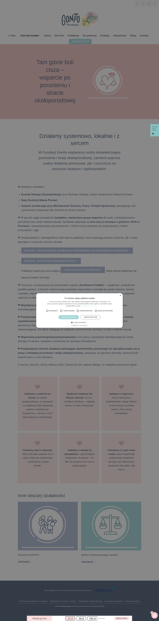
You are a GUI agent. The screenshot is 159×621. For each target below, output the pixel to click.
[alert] (79, 310)
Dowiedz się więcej (87, 306)
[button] (79, 322)
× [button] (120, 295)
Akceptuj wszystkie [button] (69, 317)
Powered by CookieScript (79, 325)
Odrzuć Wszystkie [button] (90, 317)
